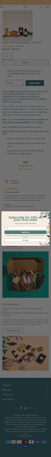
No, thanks (25, 240)
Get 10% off (25, 232)
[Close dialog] (45, 214)
